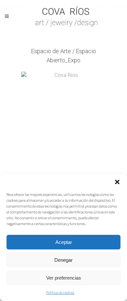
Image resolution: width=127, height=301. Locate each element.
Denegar (63, 260)
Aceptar (63, 242)
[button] (117, 182)
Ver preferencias (63, 278)
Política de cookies (60, 292)
